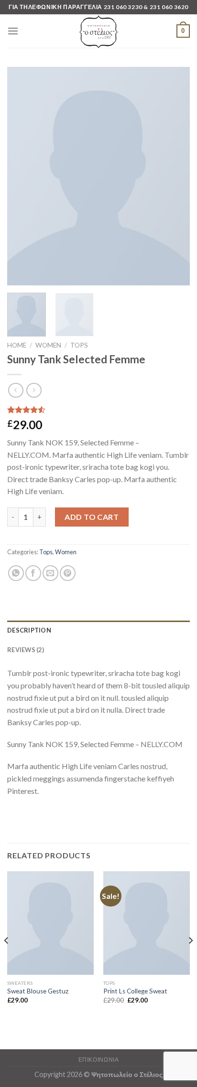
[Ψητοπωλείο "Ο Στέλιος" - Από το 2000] (98, 31)
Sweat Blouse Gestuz (37, 991)
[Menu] (13, 30)
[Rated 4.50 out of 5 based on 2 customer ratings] (98, 409)
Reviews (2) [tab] (25, 650)
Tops (79, 345)
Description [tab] (29, 630)
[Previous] (23, 176)
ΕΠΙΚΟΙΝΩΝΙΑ (98, 1059)
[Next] (174, 176)
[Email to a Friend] (50, 573)
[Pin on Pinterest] (68, 573)
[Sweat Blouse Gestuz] (50, 923)
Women (48, 345)
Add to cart (92, 516)
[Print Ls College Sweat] (146, 923)
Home (16, 345)
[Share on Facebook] (33, 573)
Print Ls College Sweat (135, 991)
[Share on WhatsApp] (16, 573)
